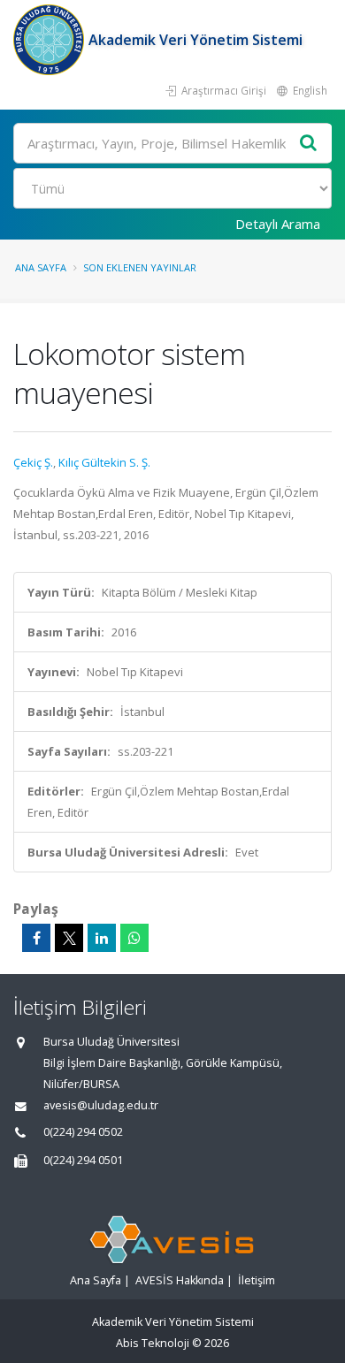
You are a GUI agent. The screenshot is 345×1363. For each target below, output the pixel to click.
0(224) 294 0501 (83, 1160)
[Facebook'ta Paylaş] (36, 938)
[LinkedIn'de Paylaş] (102, 938)
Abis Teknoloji (152, 1343)
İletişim (256, 1280)
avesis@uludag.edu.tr (100, 1105)
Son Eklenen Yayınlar (139, 267)
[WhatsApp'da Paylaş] (134, 938)
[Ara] (309, 144)
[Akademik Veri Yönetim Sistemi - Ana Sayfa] (50, 40)
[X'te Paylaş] (69, 938)
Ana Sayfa (40, 267)
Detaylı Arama (277, 223)
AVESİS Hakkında (179, 1280)
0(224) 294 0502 (83, 1131)
